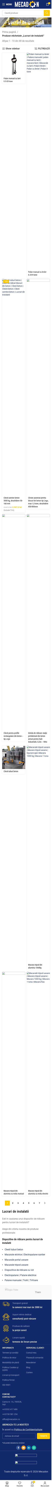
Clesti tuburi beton (11, 771)
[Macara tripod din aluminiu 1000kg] (38, 854)
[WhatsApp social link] (34, 1448)
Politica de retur (9, 1357)
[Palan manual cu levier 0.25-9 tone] (38, 161)
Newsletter (31, 1362)
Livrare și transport (10, 1375)
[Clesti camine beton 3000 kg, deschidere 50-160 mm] (13, 387)
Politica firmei (8, 1380)
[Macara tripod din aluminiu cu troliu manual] (13, 1080)
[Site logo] (27, 4)
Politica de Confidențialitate (28, 1429)
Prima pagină (9, 32)
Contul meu (31, 1353)
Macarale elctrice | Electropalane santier (25, 1254)
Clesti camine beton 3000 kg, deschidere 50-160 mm (13, 501)
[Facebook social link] (18, 1448)
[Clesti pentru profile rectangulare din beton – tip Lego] (13, 622)
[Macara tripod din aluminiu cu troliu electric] (38, 1080)
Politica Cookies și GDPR (10, 1368)
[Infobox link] (26, 1304)
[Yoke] (14, 1292)
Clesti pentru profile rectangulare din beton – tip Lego (13, 736)
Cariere (29, 1372)
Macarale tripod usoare (16, 1264)
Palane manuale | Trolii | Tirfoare (21, 1280)
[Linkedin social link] (29, 1448)
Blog (28, 1367)
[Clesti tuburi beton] (13, 757)
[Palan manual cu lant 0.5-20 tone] (13, 64)
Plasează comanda (34, 1357)
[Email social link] (23, 1448)
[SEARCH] (47, 13)
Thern (38, 1292)
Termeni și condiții (10, 1353)
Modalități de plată (10, 1362)
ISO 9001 (6, 1385)
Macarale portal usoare (16, 1259)
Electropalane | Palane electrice (20, 1275)
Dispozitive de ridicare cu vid (19, 1270)
